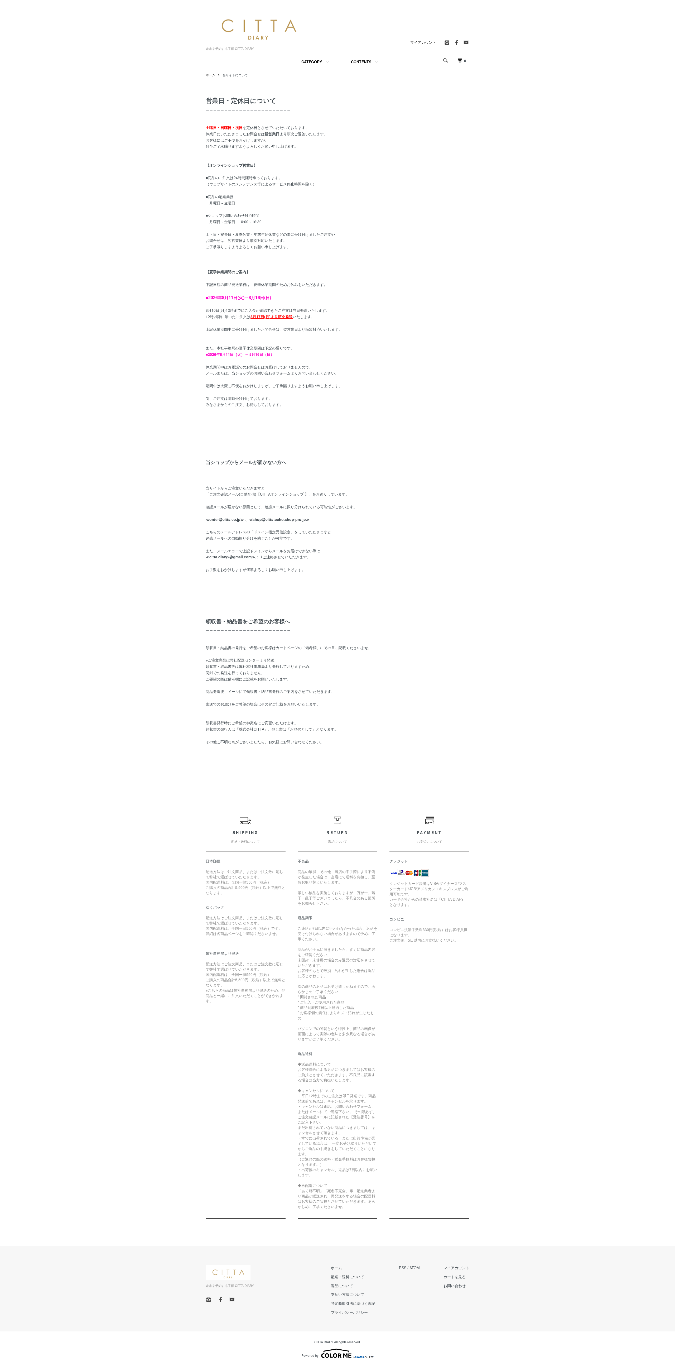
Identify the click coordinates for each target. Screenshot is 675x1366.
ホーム (210, 75)
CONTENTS (361, 61)
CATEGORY (311, 61)
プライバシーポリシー (349, 1312)
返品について (342, 1285)
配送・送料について (347, 1276)
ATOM (414, 1267)
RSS (402, 1267)
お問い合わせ (454, 1285)
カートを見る (454, 1276)
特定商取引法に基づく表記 (353, 1303)
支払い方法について (347, 1294)
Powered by (310, 1355)
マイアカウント (423, 42)
